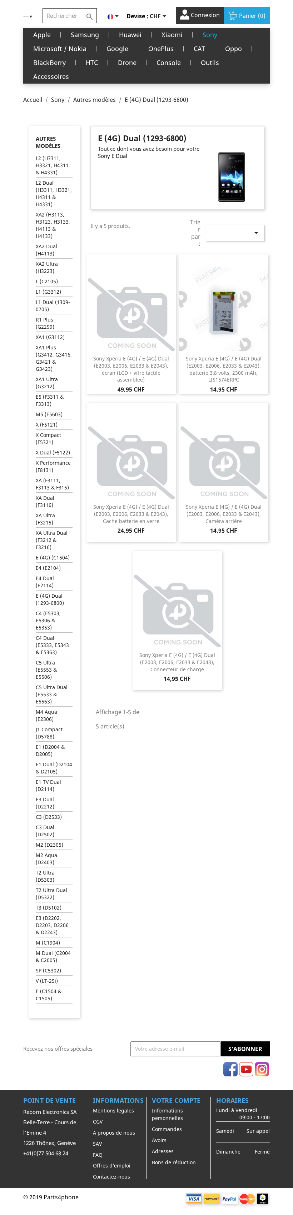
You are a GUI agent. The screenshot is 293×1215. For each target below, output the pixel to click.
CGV (98, 1121)
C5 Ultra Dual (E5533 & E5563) (52, 694)
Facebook (230, 1069)
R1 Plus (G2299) (45, 323)
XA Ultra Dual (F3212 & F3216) (52, 540)
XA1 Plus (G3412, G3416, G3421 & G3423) (54, 358)
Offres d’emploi (111, 1165)
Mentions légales (113, 1110)
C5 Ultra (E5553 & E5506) (46, 669)
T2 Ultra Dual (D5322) (51, 894)
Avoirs (159, 1140)
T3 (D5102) (48, 907)
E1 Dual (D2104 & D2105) (54, 768)
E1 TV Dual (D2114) (48, 785)
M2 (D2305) (49, 844)
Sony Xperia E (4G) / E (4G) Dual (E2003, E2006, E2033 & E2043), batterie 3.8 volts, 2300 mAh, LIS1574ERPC (224, 369)
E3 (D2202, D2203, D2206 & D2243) (52, 925)
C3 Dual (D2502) (45, 831)
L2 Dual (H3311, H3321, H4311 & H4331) (54, 193)
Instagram (262, 1069)
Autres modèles (48, 142)
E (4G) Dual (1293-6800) (50, 599)
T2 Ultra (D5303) (45, 876)
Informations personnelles (167, 1114)
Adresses (163, 1151)
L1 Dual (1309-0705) (53, 306)
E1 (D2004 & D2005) (50, 750)
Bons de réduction (174, 1162)
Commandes (167, 1129)
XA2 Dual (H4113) (46, 250)
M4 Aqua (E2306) (46, 715)
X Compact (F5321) (48, 438)
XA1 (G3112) (50, 337)
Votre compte (176, 1100)
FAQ (98, 1154)
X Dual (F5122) (53, 452)
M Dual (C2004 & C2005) (53, 956)
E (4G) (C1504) (53, 557)
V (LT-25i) (47, 980)
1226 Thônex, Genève (49, 1142)
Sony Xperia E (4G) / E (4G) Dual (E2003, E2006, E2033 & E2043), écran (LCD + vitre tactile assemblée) (131, 369)
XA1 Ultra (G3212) (47, 383)
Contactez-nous (111, 1176)
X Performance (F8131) (53, 466)
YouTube (246, 1069)
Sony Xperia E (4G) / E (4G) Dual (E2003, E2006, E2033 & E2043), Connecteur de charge (177, 662)
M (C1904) (48, 942)
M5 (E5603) (49, 414)
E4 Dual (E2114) (45, 582)
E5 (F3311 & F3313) (50, 400)
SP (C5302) (48, 970)
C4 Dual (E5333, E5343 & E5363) (52, 645)
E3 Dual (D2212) (45, 803)
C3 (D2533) (49, 816)
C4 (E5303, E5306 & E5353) (48, 620)
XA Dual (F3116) (45, 501)
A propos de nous (114, 1132)
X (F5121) (47, 424)
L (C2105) (47, 281)
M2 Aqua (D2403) (46, 859)
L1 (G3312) (48, 291)
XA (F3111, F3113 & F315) (52, 484)
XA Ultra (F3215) (45, 519)
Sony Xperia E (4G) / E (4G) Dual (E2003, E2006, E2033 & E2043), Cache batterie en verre (131, 513)
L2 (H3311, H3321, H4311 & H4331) (52, 165)
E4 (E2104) (48, 567)
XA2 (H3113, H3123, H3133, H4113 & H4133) (53, 225)
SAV (97, 1143)
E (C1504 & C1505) (48, 995)
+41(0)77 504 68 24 (45, 1153)
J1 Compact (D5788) (49, 733)
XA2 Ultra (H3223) (47, 267)
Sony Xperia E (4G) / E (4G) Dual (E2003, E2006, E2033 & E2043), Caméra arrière (224, 513)
